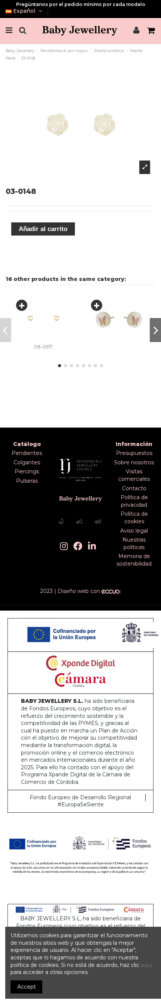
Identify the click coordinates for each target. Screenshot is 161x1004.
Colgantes (26, 462)
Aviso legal (134, 530)
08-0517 (43, 347)
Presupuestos (134, 453)
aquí (146, 965)
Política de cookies (134, 517)
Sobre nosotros (134, 462)
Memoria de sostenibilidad (134, 560)
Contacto (134, 488)
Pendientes (27, 453)
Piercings (27, 471)
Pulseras (27, 480)
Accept (26, 986)
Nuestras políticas (134, 543)
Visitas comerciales (134, 475)
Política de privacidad (134, 501)
